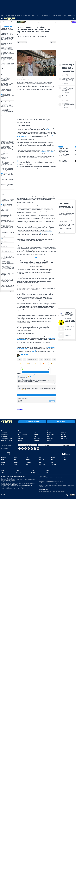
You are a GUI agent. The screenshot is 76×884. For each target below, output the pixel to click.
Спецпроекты (64, 438)
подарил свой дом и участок (47, 151)
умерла (34, 351)
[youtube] (38, 448)
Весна (19, 430)
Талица (41, 359)
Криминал (36, 428)
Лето (35, 432)
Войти (21, 401)
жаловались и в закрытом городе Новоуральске (33, 341)
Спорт (62, 428)
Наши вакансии (4, 434)
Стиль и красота (64, 430)
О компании (3, 430)
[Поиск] (68, 18)
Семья (62, 427)
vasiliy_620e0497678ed (23, 376)
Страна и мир (63, 432)
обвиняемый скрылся (47, 201)
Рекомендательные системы (43, 489)
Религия (49, 440)
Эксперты (64, 15)
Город (19, 432)
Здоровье (20, 440)
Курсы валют (52, 15)
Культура (36, 430)
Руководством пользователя (44, 482)
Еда (19, 436)
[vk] (22, 448)
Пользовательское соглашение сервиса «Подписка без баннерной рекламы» (52, 491)
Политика (49, 432)
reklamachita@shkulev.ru (59, 477)
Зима (35, 427)
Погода (29, 15)
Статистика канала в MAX (6, 440)
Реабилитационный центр (32, 359)
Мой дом (36, 434)
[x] (35, 448)
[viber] (29, 448)
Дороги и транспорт (22, 434)
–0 (54, 383)
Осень (48, 430)
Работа (48, 436)
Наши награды (4, 432)
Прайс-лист (3, 428)
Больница (19, 359)
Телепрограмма (35, 15)
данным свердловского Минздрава (34, 233)
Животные (20, 438)
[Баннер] (21, 22)
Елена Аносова (24, 354)
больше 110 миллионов (26, 236)
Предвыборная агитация (6, 438)
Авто (19, 427)
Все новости (4, 15)
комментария (23, 42)
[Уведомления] (71, 18)
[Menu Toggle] (1, 18)
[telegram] (19, 448)
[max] (32, 448)
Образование (36, 440)
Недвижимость (11, 15)
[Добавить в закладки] (51, 42)
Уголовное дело (47, 359)
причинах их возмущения (41, 350)
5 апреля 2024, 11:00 (20, 39)
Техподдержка (4, 436)
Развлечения (50, 438)
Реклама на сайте (5, 427)
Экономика (63, 436)
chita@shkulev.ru (14, 484)
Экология (63, 434)
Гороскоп (46, 15)
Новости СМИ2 (20, 409)
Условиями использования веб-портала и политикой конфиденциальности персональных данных (55, 483)
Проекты (70, 15)
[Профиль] (74, 18)
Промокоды (17, 15)
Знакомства (24, 15)
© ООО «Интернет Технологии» (6, 494)
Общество (49, 427)
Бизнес (19, 428)
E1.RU (52, 121)
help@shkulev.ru (9, 486)
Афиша (41, 15)
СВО (24, 359)
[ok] (25, 448)
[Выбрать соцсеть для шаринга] (54, 42)
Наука (35, 436)
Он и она (49, 428)
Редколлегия (59, 15)
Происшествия (50, 434)
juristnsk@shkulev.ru (28, 485)
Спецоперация (55, 359)
